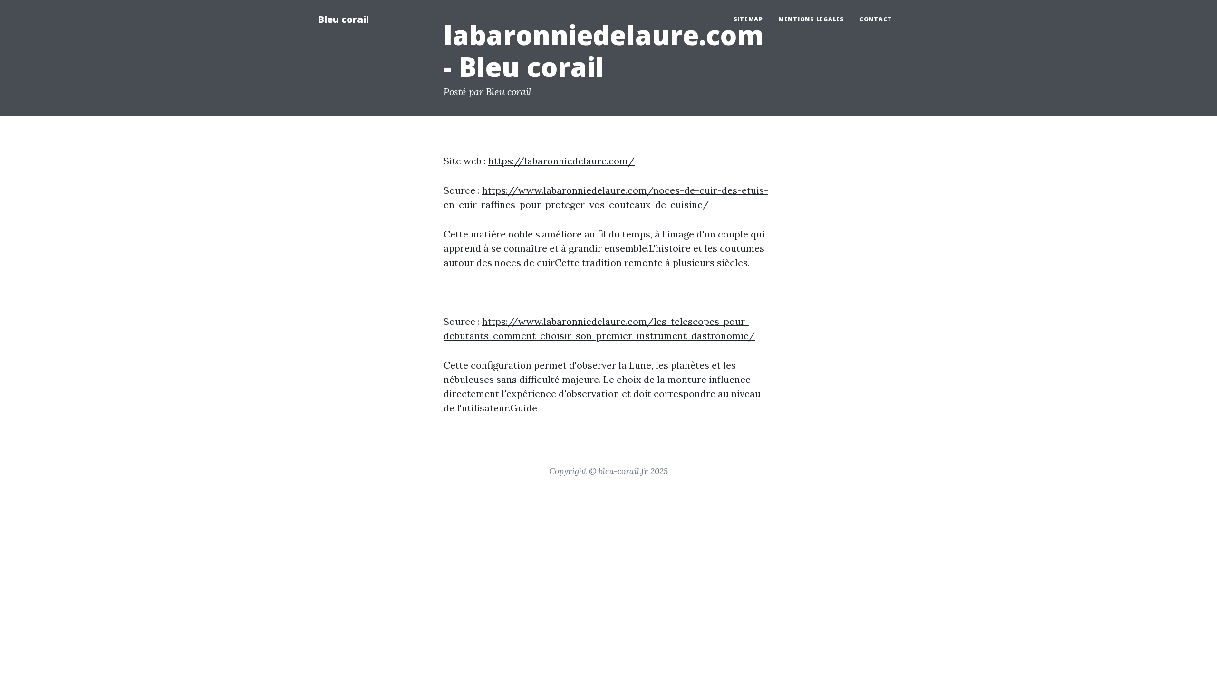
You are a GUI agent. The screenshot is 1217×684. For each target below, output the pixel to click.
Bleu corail (343, 19)
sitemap (748, 19)
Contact (876, 19)
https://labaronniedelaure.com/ (561, 161)
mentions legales (811, 19)
